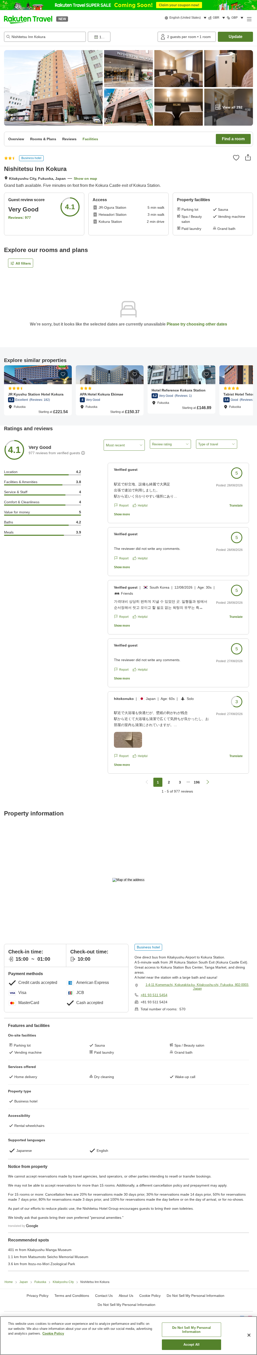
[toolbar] (122, 37)
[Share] (248, 157)
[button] (28, 19)
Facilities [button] (90, 139)
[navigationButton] (146, 782)
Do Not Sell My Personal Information (126, 1305)
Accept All (191, 1344)
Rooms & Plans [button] (43, 139)
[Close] (248, 1335)
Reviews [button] (69, 139)
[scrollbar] (128, 390)
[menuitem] (186, 18)
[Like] (236, 157)
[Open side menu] (249, 19)
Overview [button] (16, 139)
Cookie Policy (53, 1333)
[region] (128, 1335)
